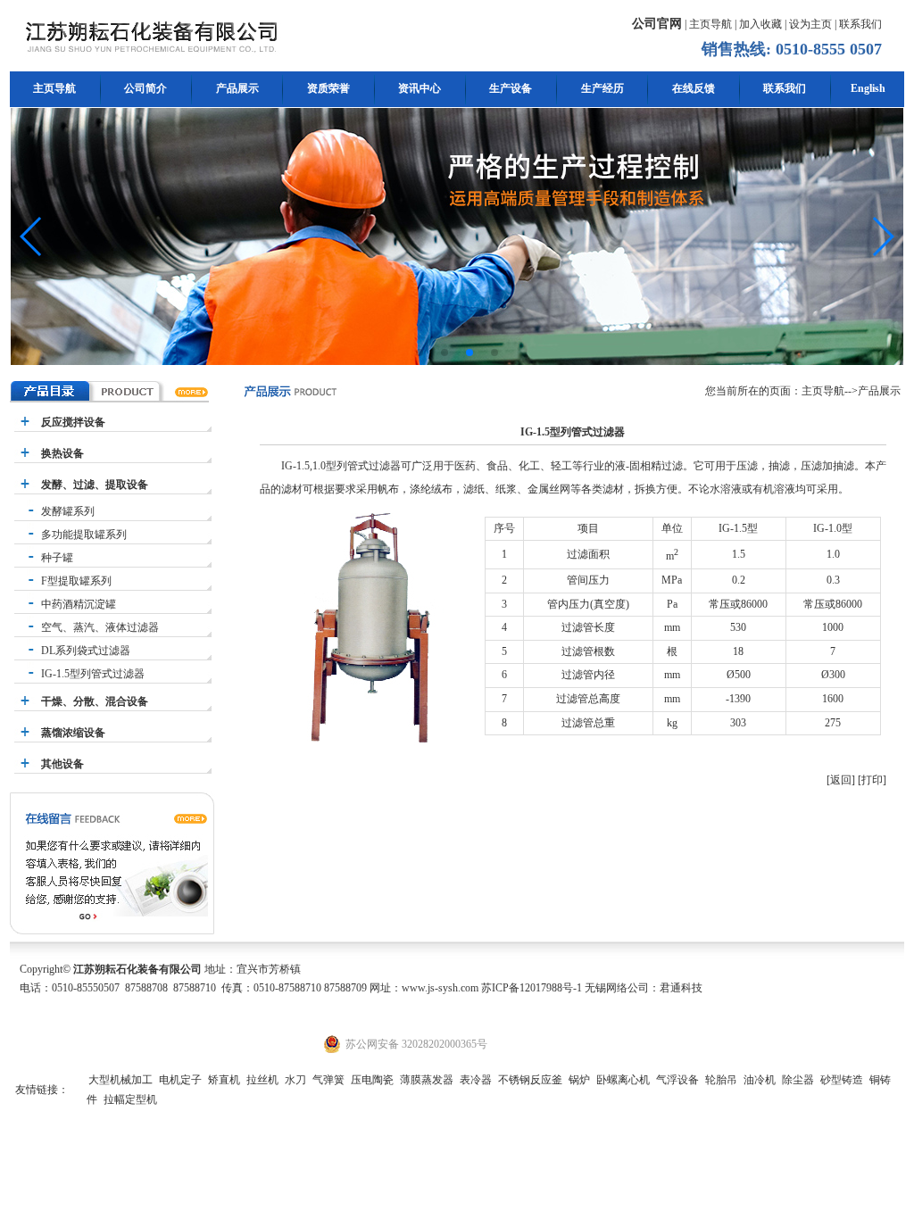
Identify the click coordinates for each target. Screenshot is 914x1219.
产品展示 (237, 88)
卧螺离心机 (623, 1080)
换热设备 (62, 453)
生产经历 (602, 88)
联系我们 (860, 24)
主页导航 (710, 24)
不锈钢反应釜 (530, 1080)
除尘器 (798, 1080)
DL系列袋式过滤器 (85, 650)
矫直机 (224, 1080)
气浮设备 (677, 1080)
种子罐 (57, 557)
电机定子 (180, 1080)
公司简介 (145, 88)
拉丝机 (262, 1080)
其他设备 (62, 764)
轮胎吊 (721, 1080)
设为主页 (810, 24)
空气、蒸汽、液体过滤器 (100, 627)
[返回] (841, 780)
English (868, 88)
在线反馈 (693, 88)
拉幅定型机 (130, 1099)
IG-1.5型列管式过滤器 (93, 674)
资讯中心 (419, 88)
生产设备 (510, 88)
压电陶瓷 (372, 1080)
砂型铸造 (841, 1080)
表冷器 (476, 1080)
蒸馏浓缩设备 (73, 732)
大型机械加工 (120, 1080)
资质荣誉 (328, 88)
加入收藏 (760, 24)
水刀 (295, 1080)
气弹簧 (328, 1080)
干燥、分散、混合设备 (94, 701)
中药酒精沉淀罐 (78, 604)
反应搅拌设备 (73, 422)
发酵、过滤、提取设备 (94, 484)
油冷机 (760, 1080)
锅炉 (579, 1080)
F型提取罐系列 (76, 581)
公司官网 (657, 23)
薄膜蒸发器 (426, 1080)
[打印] (872, 780)
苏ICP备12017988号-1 (531, 988)
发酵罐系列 (68, 511)
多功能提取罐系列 (84, 534)
